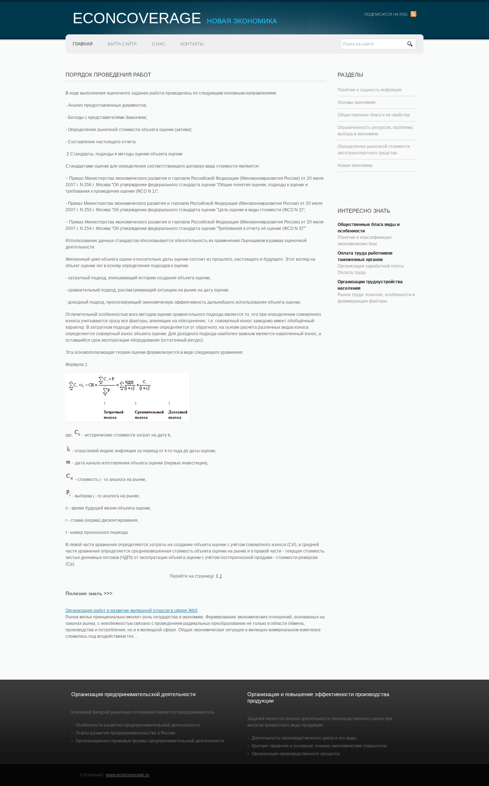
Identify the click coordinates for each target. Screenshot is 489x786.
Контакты (192, 44)
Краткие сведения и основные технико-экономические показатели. (320, 745)
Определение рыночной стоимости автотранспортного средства (374, 149)
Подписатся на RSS (385, 14)
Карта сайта (122, 44)
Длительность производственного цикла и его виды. (305, 738)
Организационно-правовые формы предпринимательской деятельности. (150, 740)
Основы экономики (357, 102)
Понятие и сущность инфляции (370, 89)
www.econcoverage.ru (127, 774)
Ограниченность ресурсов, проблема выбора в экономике (375, 130)
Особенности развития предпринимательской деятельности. (138, 725)
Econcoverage (175, 18)
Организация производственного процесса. (296, 753)
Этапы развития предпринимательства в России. (126, 733)
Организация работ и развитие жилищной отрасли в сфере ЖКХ (132, 610)
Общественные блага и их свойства (374, 114)
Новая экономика (355, 165)
